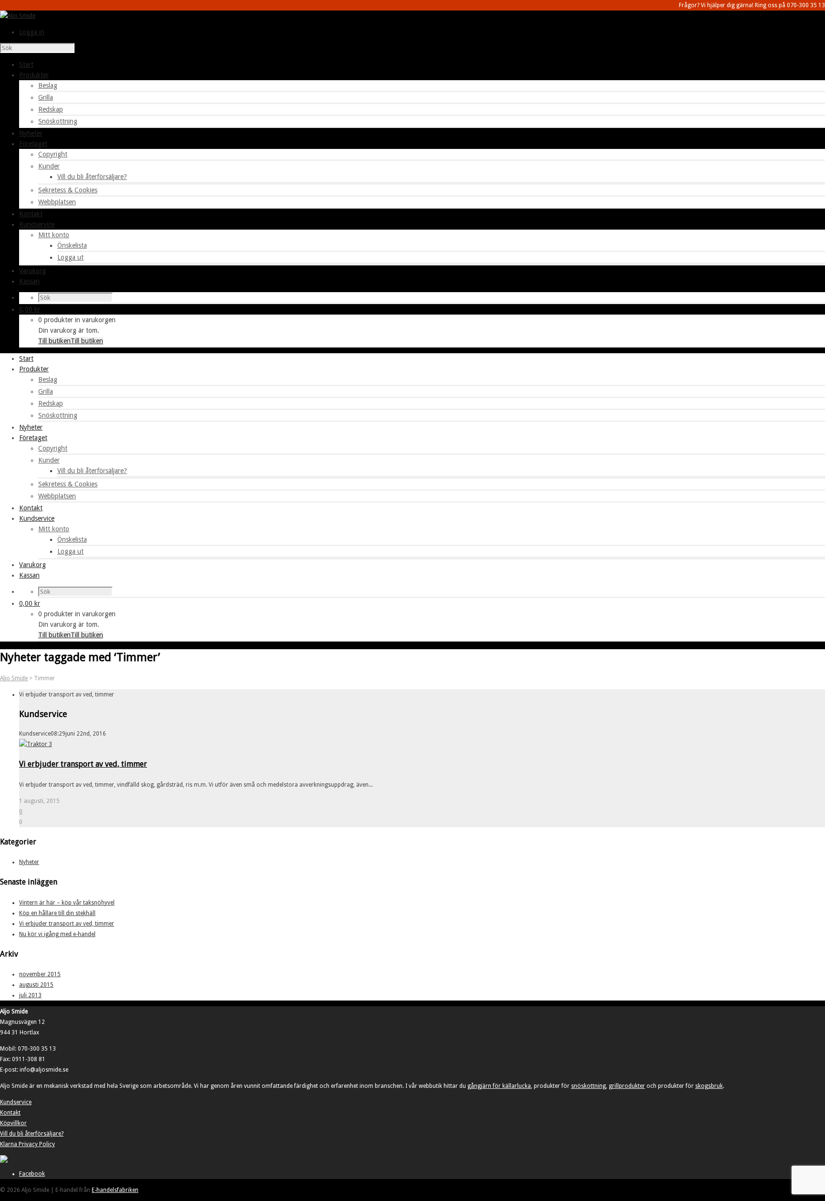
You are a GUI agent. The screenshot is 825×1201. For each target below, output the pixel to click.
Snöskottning (57, 121)
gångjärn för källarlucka (499, 1086)
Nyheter (29, 862)
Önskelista (72, 245)
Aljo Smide (14, 678)
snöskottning (588, 1086)
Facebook (32, 1173)
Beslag (47, 85)
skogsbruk (709, 1086)
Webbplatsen (57, 202)
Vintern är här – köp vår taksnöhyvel (67, 902)
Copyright (52, 154)
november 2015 (40, 974)
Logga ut (70, 257)
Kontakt (10, 1112)
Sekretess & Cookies (67, 190)
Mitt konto (53, 235)
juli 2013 (30, 995)
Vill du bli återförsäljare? (92, 176)
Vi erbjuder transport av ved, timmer (83, 764)
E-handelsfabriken (115, 1190)
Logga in (31, 32)
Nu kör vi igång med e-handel (57, 934)
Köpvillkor (13, 1123)
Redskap (50, 109)
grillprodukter (627, 1086)
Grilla (45, 97)
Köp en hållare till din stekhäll (57, 913)
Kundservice (16, 1102)
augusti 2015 (36, 984)
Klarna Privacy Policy (27, 1144)
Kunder (49, 166)
